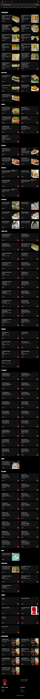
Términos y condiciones (24, 679)
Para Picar (10, 7)
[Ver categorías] (38, 7)
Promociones (5, 7)
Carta (9, 1)
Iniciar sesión (23, 691)
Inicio (6, 1)
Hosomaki (26, 7)
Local (11, 1)
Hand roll (21, 7)
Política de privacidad (24, 680)
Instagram (3, 689)
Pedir (21, 689)
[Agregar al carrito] (18, 21)
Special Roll (30, 7)
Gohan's (14, 7)
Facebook (2, 691)
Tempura (34, 7)
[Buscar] (1, 7)
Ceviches (18, 7)
